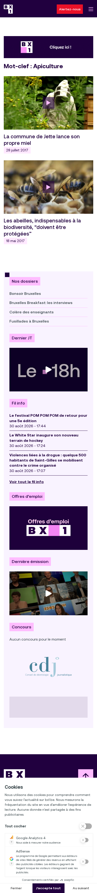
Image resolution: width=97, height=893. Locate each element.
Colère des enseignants (31, 312)
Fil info (18, 403)
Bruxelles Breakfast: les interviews (41, 302)
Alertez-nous (70, 9)
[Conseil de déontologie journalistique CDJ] (48, 666)
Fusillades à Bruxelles (29, 321)
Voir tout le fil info (26, 481)
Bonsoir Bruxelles (25, 293)
